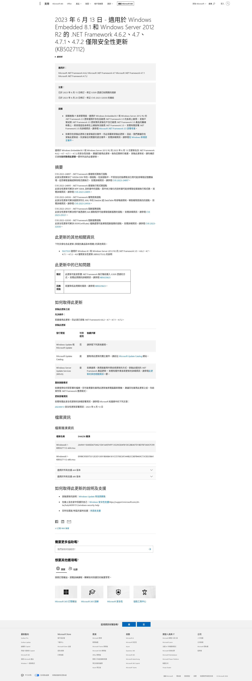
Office (69, 3)
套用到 (59, 57)
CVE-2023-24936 (82, 203)
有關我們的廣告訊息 (206, 676)
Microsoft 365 (57, 3)
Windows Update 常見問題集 (92, 496)
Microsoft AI (130, 638)
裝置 (87, 3)
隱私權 (178, 676)
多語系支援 (95, 510)
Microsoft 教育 (97, 638)
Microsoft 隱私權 (203, 646)
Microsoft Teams (131, 668)
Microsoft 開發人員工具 (170, 638)
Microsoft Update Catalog (130, 356)
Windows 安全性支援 (99, 502)
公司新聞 (200, 642)
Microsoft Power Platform (171, 659)
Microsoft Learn (168, 642)
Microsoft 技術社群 (169, 651)
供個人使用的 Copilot (28, 651)
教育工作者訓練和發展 (100, 659)
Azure (128, 646)
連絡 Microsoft (168, 676)
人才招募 (200, 638)
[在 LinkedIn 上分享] (62, 521)
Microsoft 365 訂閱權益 (66, 601)
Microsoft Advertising (133, 659)
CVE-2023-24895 (82, 191)
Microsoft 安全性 (115, 601)
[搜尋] (150, 549)
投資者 (200, 651)
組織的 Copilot (25, 646)
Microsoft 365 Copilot (133, 663)
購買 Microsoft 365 (125, 3)
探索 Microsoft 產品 (27, 659)
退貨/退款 (61, 651)
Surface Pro (24, 638)
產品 (77, 3)
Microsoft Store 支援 (64, 646)
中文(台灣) (28, 675)
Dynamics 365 (130, 651)
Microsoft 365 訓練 (90, 601)
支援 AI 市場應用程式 (169, 646)
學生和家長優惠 (98, 663)
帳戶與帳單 (98, 3)
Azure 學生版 (97, 668)
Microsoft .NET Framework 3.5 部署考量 (117, 128)
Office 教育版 (97, 655)
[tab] (61, 569)
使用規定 (187, 676)
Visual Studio (167, 668)
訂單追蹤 (60, 655)
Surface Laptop (25, 642)
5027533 (66, 251)
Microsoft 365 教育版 (99, 651)
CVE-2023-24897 (121, 180)
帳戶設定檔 (61, 638)
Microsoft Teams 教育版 (100, 646)
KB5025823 (105, 277)
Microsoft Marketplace (170, 655)
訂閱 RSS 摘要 (63, 528)
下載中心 (60, 642)
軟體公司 (165, 663)
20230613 (59, 406)
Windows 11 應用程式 (28, 663)
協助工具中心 (139, 601)
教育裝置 (95, 642)
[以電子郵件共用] (68, 521)
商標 (195, 676)
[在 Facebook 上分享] (57, 521)
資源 (109, 3)
